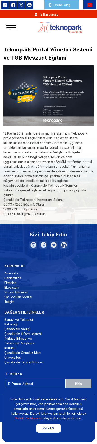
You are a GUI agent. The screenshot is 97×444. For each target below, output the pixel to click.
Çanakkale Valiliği (17, 329)
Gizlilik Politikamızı (28, 418)
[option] (48, 95)
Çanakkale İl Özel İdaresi (23, 334)
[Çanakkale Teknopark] (59, 27)
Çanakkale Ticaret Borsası (23, 362)
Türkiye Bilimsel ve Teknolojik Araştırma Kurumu (19, 343)
